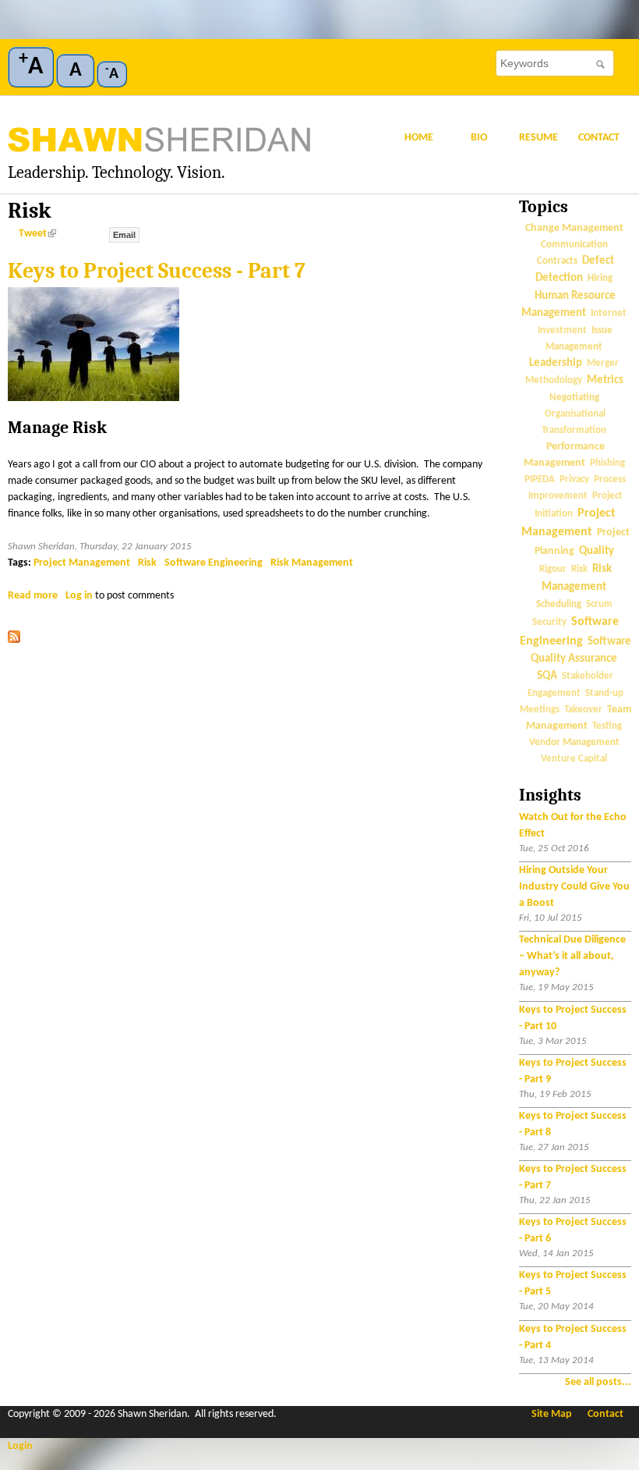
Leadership (555, 363)
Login (20, 1446)
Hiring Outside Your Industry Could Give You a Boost (574, 887)
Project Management (82, 563)
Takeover (583, 710)
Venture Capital (574, 759)
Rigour (553, 569)
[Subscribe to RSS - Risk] (14, 640)
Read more (33, 596)
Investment (562, 331)
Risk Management (311, 563)
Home (418, 138)
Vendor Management (574, 742)
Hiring (600, 278)
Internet (609, 313)
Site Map (551, 1414)
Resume (538, 138)
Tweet (36, 234)
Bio (479, 138)
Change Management (574, 228)
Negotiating (574, 397)
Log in (79, 596)
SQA (547, 676)
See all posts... (598, 1382)
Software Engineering (213, 563)
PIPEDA (539, 480)
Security (549, 622)
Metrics (605, 380)
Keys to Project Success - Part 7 (156, 270)
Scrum (599, 604)
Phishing (607, 463)
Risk (147, 563)
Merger (603, 363)
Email (124, 235)
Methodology (553, 380)
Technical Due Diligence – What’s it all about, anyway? (572, 956)
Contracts (557, 261)
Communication (574, 245)
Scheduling (558, 604)
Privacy (574, 480)
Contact (599, 138)
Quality (596, 551)
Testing (607, 726)
